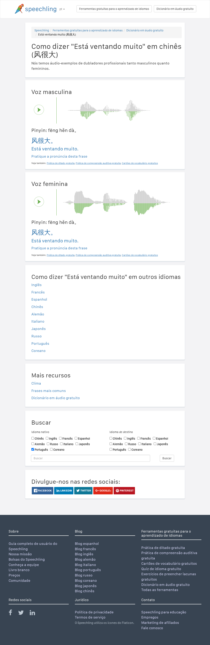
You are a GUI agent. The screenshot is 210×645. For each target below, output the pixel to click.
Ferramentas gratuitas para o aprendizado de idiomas (114, 8)
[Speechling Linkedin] (35, 613)
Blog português (88, 570)
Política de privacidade (94, 612)
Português (40, 343)
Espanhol (39, 299)
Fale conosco (152, 628)
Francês (38, 292)
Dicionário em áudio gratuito (175, 8)
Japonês (38, 329)
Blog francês (85, 549)
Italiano (37, 321)
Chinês (37, 307)
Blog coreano (86, 580)
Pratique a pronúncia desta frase (59, 156)
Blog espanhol (87, 543)
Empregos (149, 617)
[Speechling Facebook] (13, 613)
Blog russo (83, 575)
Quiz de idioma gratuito (161, 569)
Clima (36, 383)
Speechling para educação (163, 612)
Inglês (36, 285)
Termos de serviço (90, 617)
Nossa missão (20, 554)
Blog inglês (84, 554)
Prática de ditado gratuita (163, 547)
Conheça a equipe (24, 565)
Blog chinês (84, 591)
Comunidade (19, 580)
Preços (14, 575)
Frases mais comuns (48, 390)
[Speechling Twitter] (23, 613)
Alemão (37, 314)
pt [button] (61, 9)
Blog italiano (85, 565)
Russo (36, 336)
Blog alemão (85, 559)
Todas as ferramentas (159, 590)
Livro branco (19, 570)
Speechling (41, 30)
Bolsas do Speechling (27, 559)
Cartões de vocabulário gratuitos (169, 563)
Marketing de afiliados (160, 622)
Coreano (38, 350)
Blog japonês (86, 586)
